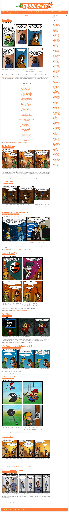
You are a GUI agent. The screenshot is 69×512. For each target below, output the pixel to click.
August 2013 (56, 116)
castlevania (14, 342)
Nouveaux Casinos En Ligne (26, 136)
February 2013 (57, 123)
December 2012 (57, 125)
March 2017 (56, 62)
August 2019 (56, 26)
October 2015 (56, 83)
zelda (21, 432)
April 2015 (56, 91)
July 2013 (56, 117)
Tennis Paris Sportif (26, 123)
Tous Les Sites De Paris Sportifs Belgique (26, 119)
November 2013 (57, 112)
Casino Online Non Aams (26, 132)
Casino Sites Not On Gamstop (26, 99)
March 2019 (56, 33)
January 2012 (56, 139)
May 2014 (56, 104)
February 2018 (57, 49)
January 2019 (56, 35)
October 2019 (56, 24)
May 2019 (56, 30)
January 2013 (56, 124)
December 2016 (57, 66)
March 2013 (56, 122)
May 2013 (56, 119)
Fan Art (23, 11)
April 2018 (56, 46)
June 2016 (56, 73)
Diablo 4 (16, 208)
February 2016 (57, 78)
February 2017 (57, 64)
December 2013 (57, 111)
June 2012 (56, 133)
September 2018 (57, 40)
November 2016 (57, 67)
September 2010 (57, 159)
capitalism (13, 249)
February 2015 (57, 93)
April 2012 (56, 135)
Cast (15, 11)
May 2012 (56, 134)
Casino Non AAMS (26, 105)
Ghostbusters (14, 310)
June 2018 (56, 44)
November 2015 (57, 82)
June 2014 (56, 103)
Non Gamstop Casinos (45, 11)
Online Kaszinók (26, 85)
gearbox (18, 466)
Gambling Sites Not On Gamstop (26, 90)
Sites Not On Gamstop (26, 109)
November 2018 (57, 37)
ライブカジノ (26, 125)
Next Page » (26, 15)
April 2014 (56, 106)
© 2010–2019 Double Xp (6, 509)
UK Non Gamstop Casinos (56, 11)
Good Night (6, 314)
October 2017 (56, 54)
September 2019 (57, 25)
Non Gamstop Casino (26, 113)
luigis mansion (20, 178)
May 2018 (56, 45)
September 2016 (57, 70)
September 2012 (57, 129)
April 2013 (56, 120)
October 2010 (56, 158)
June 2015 (56, 88)
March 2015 (56, 92)
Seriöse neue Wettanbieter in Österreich (24, 174)
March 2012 (56, 137)
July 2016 (56, 72)
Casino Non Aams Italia (26, 114)
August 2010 (56, 160)
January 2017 (56, 65)
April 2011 (56, 150)
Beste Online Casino (26, 108)
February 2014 (57, 108)
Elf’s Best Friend (8, 377)
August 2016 (56, 71)
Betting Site (26, 111)
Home (3, 11)
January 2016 (56, 80)
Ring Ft (13, 502)
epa (15, 142)
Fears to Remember (9, 253)
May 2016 (56, 75)
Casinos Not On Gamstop (17, 13)
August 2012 (56, 130)
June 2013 (56, 118)
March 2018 (56, 47)
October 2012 (56, 128)
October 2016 (56, 68)
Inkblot (24, 509)
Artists (11, 11)
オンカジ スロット (26, 124)
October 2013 (56, 113)
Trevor (26, 142)
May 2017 (56, 60)
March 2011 (56, 151)
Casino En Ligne (26, 130)
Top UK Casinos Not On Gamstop (26, 102)
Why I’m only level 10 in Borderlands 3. (17, 346)
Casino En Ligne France (26, 134)
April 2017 (56, 61)
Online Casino (26, 100)
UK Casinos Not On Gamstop (26, 93)
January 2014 (56, 109)
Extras (18, 11)
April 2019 (56, 31)
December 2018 (57, 36)
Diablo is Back (7, 182)
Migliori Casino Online (26, 118)
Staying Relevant (8, 146)
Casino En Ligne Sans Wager (26, 137)
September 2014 (57, 99)
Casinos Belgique (26, 120)
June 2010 (56, 163)
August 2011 (56, 145)
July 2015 (56, 87)
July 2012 (56, 132)
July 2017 (56, 57)
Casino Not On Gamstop (6, 13)
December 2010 (57, 155)
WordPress (19, 509)
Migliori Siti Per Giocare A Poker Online (26, 139)
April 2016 (56, 76)
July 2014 (56, 102)
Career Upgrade (8, 436)
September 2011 (57, 144)
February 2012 (57, 138)
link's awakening (14, 432)
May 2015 (56, 90)
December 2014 (57, 96)
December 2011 (57, 140)
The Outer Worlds (25, 178)
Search (53, 15)
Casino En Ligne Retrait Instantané (32, 11)
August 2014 (56, 101)
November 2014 (57, 97)
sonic (15, 373)
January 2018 (56, 50)
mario (19, 432)
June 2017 (56, 59)
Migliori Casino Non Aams (26, 131)
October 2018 (56, 39)
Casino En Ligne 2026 (26, 135)
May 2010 (56, 164)
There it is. (6, 19)
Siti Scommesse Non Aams (26, 88)
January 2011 (56, 154)
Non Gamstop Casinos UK (26, 95)
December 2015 (57, 81)
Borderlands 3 (14, 466)
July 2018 (56, 42)
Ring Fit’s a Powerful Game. (13, 470)
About (7, 11)
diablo (13, 208)
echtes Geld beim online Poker (7, 77)
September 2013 (57, 114)
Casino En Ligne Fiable (26, 106)
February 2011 (57, 153)
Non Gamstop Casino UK (26, 110)
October (21, 342)
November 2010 (57, 156)
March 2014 (56, 107)
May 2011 (56, 149)
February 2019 (57, 34)
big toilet (13, 142)
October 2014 (56, 98)
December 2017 (57, 51)
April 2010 (56, 165)
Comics (7, 142)
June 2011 (56, 148)
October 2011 (56, 143)
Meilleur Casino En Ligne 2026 (26, 126)
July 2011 (56, 147)
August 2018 (56, 41)
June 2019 (56, 29)
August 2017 (56, 56)
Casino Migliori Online (26, 116)
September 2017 (57, 55)
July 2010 (56, 161)
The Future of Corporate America (15, 212)
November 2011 (57, 142)
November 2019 (57, 23)
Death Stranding (14, 178)
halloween (18, 310)
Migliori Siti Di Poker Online (26, 87)
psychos (21, 466)
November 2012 (57, 127)
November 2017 (57, 52)
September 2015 (57, 85)
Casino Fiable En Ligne (26, 129)
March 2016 (56, 77)
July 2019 (56, 28)
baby (13, 373)
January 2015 (56, 94)
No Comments (6, 21)
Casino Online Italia (26, 121)
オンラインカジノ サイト (26, 103)
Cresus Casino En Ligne (26, 128)
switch (16, 502)
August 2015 (56, 86)
